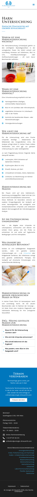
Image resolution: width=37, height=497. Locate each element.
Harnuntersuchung (28, 464)
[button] (33, 4)
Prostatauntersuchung (26, 457)
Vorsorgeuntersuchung (26, 450)
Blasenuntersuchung (27, 460)
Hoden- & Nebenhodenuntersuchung (21, 455)
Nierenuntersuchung (27, 462)
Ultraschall (27, 253)
